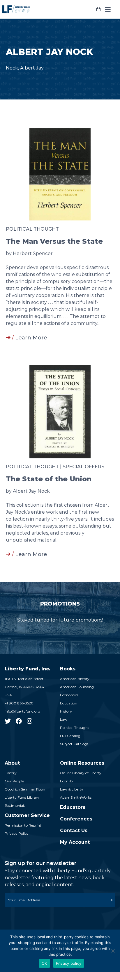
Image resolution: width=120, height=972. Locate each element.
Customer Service (27, 815)
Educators (72, 807)
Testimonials (15, 805)
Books (67, 669)
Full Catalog (70, 736)
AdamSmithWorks (75, 797)
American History (74, 679)
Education (68, 703)
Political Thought (32, 229)
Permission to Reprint (23, 825)
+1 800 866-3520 (19, 703)
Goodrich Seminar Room (26, 789)
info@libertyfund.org (22, 711)
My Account (75, 842)
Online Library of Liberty (80, 773)
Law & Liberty (71, 789)
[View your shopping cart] (98, 9)
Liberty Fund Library (22, 797)
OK (44, 963)
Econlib (66, 781)
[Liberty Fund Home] (16, 9)
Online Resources (82, 763)
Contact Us (73, 830)
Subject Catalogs (74, 744)
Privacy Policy (17, 833)
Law (63, 719)
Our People (14, 781)
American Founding (77, 687)
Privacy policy (69, 963)
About (12, 763)
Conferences (76, 819)
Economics (69, 695)
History (66, 711)
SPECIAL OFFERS (83, 466)
